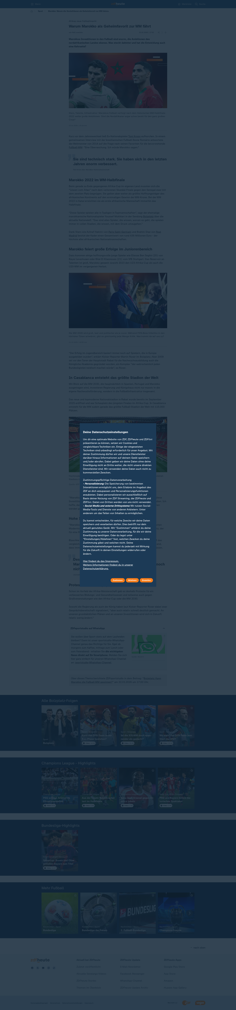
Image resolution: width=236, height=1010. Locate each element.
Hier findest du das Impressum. (101, 561)
